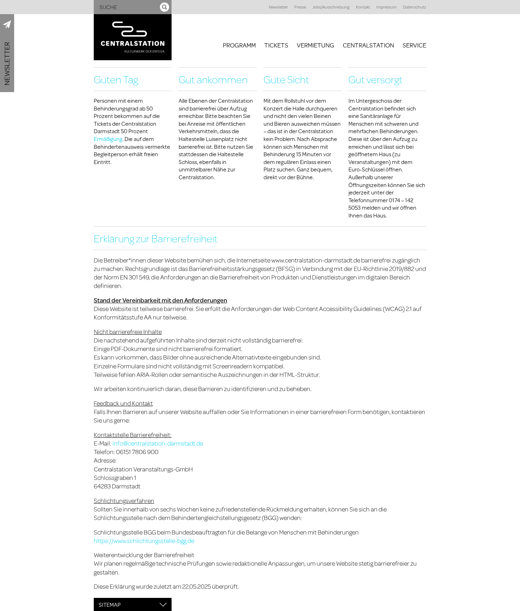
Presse (300, 7)
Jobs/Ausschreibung (330, 7)
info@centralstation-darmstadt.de (157, 443)
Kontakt (363, 7)
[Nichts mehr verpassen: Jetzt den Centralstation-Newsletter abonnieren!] (7, 53)
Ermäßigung (108, 139)
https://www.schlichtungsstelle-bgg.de (144, 540)
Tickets (276, 45)
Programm (239, 45)
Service (414, 45)
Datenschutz (414, 7)
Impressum (386, 7)
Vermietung (315, 45)
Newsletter (278, 7)
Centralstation (368, 45)
